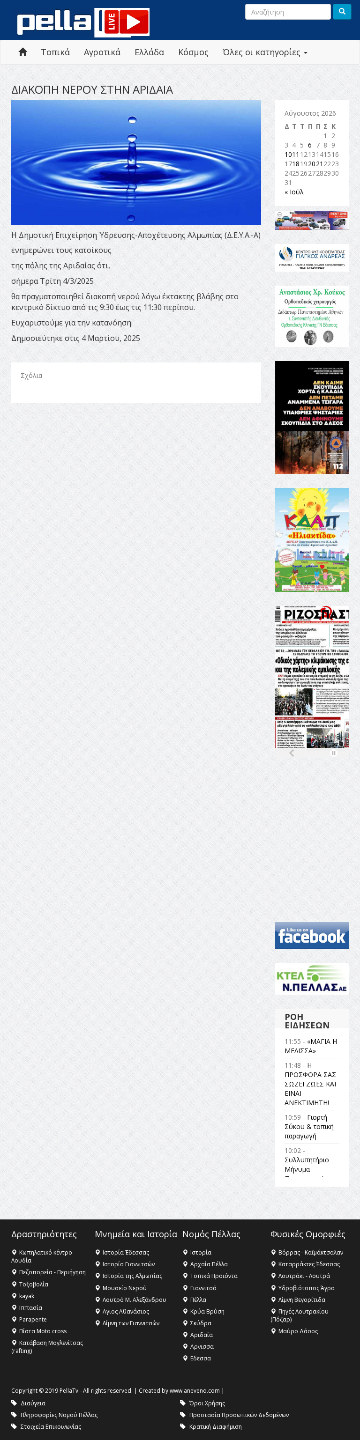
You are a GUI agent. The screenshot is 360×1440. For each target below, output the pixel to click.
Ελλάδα (149, 52)
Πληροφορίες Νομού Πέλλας (59, 1415)
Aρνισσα (202, 1347)
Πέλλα (198, 1300)
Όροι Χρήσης (207, 1403)
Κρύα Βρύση (207, 1311)
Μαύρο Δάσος (298, 1331)
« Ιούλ (294, 191)
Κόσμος (193, 52)
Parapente (33, 1319)
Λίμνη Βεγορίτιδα (301, 1300)
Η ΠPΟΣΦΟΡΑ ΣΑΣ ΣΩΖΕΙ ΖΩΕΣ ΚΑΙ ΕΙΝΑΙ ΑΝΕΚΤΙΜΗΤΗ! (310, 1084)
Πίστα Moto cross (43, 1331)
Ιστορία (200, 1252)
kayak (26, 1296)
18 (296, 163)
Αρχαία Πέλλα (209, 1264)
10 (288, 154)
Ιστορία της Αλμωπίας (132, 1276)
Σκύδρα (200, 1323)
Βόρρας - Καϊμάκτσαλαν (310, 1252)
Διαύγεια (33, 1403)
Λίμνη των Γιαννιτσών (131, 1323)
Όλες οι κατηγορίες (263, 52)
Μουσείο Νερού (125, 1288)
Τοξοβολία (33, 1284)
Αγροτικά (102, 52)
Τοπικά (55, 52)
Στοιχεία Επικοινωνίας (51, 1427)
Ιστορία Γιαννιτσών (129, 1264)
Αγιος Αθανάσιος (126, 1311)
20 (311, 163)
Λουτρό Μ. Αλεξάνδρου (134, 1300)
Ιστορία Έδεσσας (126, 1252)
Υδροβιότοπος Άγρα (306, 1288)
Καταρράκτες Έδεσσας (309, 1264)
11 (296, 154)
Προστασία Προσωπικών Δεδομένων (239, 1415)
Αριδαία (201, 1335)
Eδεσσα (200, 1358)
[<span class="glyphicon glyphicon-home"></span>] (22, 52)
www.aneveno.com (195, 1391)
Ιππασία (30, 1308)
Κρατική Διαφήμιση (215, 1427)
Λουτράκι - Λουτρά (304, 1276)
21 (319, 163)
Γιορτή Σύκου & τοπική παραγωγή (309, 1126)
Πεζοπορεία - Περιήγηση (52, 1272)
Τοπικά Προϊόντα (214, 1276)
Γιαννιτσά (203, 1288)
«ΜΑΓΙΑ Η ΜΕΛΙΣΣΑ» (311, 1046)
